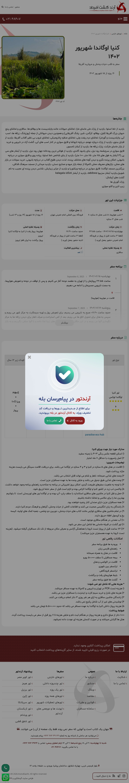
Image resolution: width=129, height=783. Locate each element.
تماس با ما (52, 420)
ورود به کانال (75, 420)
